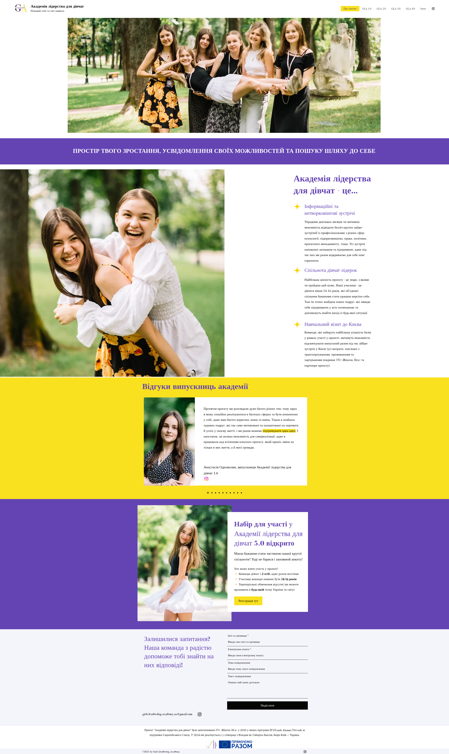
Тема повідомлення (239, 663)
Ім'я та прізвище (237, 636)
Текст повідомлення (239, 676)
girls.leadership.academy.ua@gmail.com (167, 714)
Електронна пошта (238, 649)
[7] (230, 492)
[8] (233, 492)
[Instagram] (433, 8)
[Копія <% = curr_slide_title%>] (219, 492)
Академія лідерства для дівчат (57, 6)
